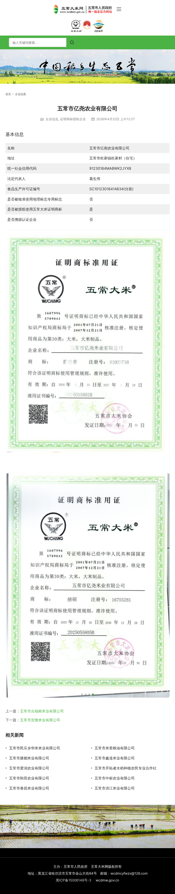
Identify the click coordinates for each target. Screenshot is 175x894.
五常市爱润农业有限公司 (29, 768)
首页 (8, 94)
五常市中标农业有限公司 (115, 778)
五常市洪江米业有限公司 (115, 788)
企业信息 (52, 119)
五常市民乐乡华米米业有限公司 (34, 748)
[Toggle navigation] (119, 9)
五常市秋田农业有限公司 (29, 778)
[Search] (72, 42)
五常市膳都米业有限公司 (29, 758)
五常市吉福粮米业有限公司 (42, 711)
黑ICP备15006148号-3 (73, 880)
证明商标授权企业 (73, 119)
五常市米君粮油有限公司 (115, 748)
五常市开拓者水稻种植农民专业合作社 (126, 768)
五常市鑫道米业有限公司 (115, 758)
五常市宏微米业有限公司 (40, 720)
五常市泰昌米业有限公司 (29, 788)
